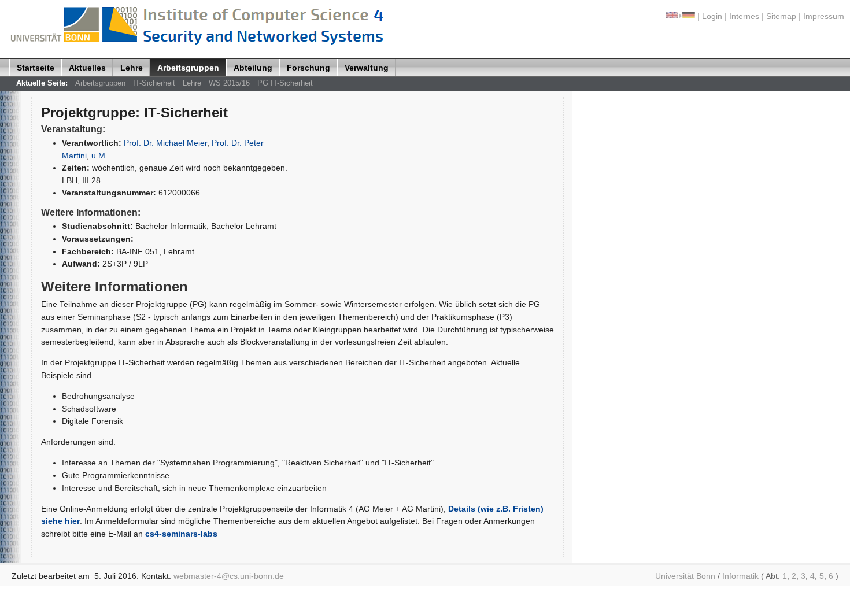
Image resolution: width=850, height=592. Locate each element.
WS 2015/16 (229, 83)
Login (712, 16)
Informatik (740, 575)
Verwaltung (367, 67)
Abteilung (253, 67)
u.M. (99, 155)
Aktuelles (87, 67)
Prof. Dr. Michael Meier (165, 142)
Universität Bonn (685, 575)
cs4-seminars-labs (181, 533)
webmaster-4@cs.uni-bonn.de (228, 575)
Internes (744, 16)
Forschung (308, 67)
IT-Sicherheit (154, 83)
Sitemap (781, 16)
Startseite (35, 67)
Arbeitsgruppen (188, 67)
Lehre (131, 67)
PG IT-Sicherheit (285, 83)
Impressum (823, 16)
